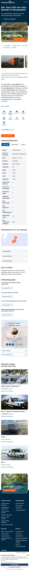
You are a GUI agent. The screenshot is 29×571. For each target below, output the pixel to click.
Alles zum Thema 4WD (7, 531)
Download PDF (6, 288)
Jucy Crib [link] (13, 47)
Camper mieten (17, 45)
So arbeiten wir (20, 531)
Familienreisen (5, 533)
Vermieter (25, 45)
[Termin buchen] (10, 344)
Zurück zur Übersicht (10, 19)
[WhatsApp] (7, 344)
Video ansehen (6, 350)
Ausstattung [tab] (14, 144)
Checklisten (19, 508)
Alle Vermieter (19, 536)
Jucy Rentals (6, 47)
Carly (3, 437)
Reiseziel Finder (20, 503)
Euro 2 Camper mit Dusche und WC (13, 411)
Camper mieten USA (6, 515)
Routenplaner (19, 505)
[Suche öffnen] (24, 2)
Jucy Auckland (6, 251)
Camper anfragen (19, 39)
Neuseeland (7, 45)
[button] (15, 237)
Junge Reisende (5, 536)
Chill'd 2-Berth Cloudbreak (10, 386)
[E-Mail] (13, 344)
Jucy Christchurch (7, 256)
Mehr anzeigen (5, 106)
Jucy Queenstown (7, 261)
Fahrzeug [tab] (5, 144)
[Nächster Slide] (5, 70)
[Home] (1, 45)
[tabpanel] (14, 187)
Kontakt (20, 344)
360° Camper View (7, 354)
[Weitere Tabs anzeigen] (26, 144)
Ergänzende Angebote (22, 538)
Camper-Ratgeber (20, 510)
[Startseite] (7, 2)
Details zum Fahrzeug (7, 391)
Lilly (2, 462)
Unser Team (19, 533)
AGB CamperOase (20, 546)
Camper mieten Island (7, 524)
